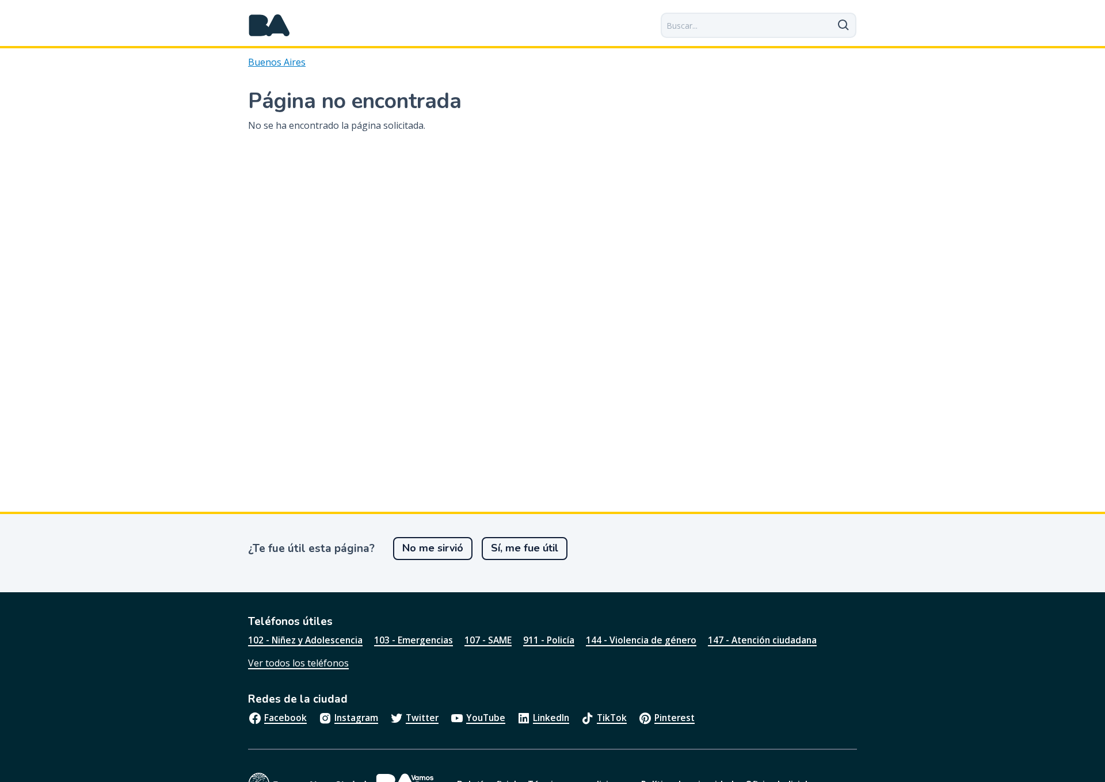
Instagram (356, 717)
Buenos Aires (277, 62)
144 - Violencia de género (641, 640)
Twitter (422, 717)
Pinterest (674, 717)
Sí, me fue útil (524, 548)
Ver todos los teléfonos (298, 663)
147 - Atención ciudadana (762, 640)
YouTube (485, 717)
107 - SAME (488, 640)
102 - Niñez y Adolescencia (305, 640)
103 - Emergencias (413, 640)
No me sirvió (432, 548)
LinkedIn (551, 717)
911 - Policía (548, 640)
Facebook (285, 717)
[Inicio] (269, 25)
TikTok (612, 717)
